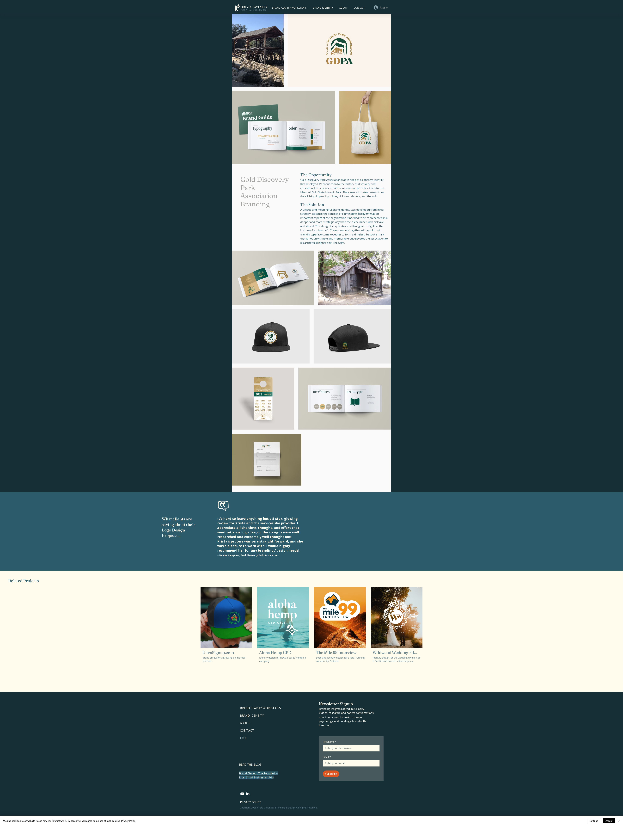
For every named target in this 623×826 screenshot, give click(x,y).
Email (327, 756)
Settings (594, 820)
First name (329, 741)
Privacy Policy (128, 820)
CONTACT (247, 730)
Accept (608, 820)
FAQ (243, 738)
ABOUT (245, 723)
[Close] (619, 820)
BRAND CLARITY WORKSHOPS (260, 708)
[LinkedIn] (247, 794)
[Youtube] (242, 794)
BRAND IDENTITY (252, 715)
